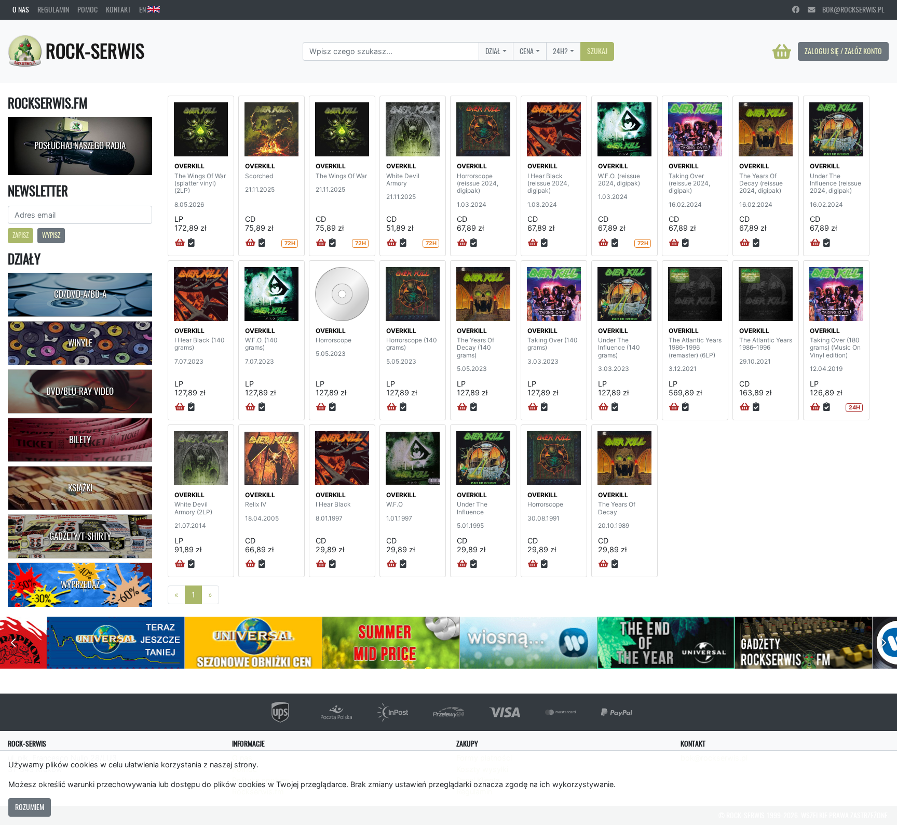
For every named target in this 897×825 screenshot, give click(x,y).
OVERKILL (189, 166)
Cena (527, 51)
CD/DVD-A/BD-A (80, 294)
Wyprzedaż (80, 584)
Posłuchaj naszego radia (80, 145)
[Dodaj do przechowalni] (191, 243)
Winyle (80, 343)
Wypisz (51, 235)
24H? (560, 51)
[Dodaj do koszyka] (179, 243)
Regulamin (53, 9)
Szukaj (597, 51)
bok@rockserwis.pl (850, 9)
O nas (20, 9)
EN (143, 9)
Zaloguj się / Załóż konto (843, 51)
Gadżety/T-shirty (80, 536)
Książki (80, 488)
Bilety (80, 439)
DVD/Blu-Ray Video (80, 391)
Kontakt (118, 9)
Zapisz (20, 235)
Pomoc (87, 9)
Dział (492, 51)
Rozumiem (29, 807)
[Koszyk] (782, 51)
